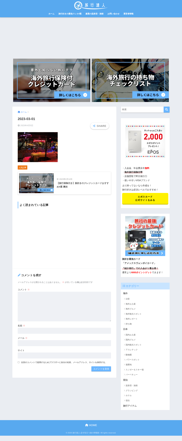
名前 (21, 325)
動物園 (129, 355)
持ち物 (129, 324)
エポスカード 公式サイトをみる (145, 198)
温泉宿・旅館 (132, 385)
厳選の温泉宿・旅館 (95, 14)
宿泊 (125, 380)
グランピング (132, 390)
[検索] (167, 110)
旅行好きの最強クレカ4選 (70, 14)
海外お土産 (131, 304)
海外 (125, 293)
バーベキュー (132, 374)
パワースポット (133, 359)
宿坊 (128, 400)
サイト (21, 350)
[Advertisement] (91, 37)
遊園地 (129, 364)
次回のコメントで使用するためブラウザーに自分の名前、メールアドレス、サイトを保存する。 (64, 362)
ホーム (51, 14)
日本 (125, 329)
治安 (128, 299)
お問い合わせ (114, 14)
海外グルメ (131, 309)
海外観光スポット (134, 314)
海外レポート (132, 319)
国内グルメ (131, 340)
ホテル (129, 395)
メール (22, 338)
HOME (92, 425)
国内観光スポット (134, 345)
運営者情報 (129, 14)
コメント (24, 289)
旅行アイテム (130, 406)
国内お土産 (131, 335)
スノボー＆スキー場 (135, 369)
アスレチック (132, 350)
